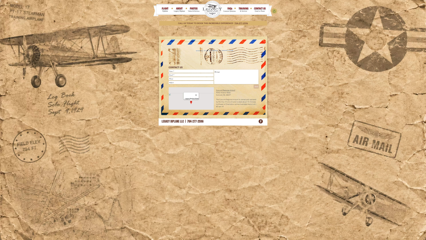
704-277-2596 (241, 23)
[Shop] (274, 11)
